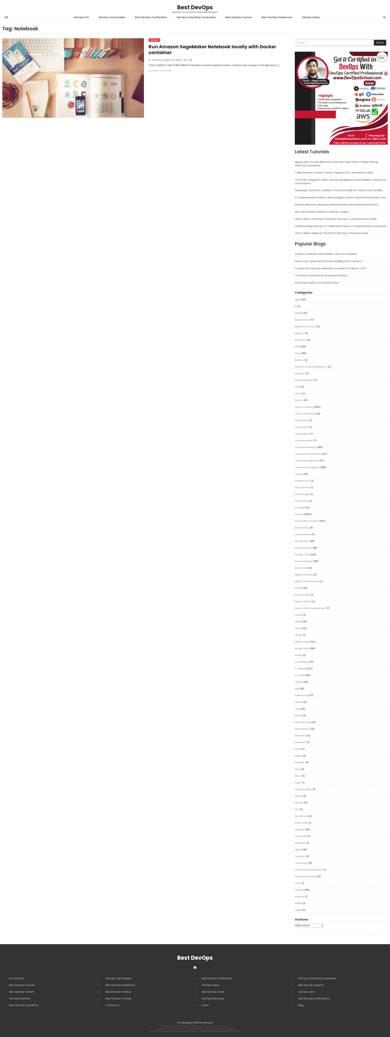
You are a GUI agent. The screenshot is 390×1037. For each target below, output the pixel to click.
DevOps (299, 514)
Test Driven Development (308, 869)
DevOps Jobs (306, 991)
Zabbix (298, 910)
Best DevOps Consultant (23, 1005)
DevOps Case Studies (112, 17)
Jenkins (299, 682)
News (297, 769)
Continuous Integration (307, 467)
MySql (298, 749)
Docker (154, 40)
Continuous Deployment (308, 453)
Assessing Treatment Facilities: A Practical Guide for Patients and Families (339, 190)
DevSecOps (301, 567)
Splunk (298, 849)
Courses (299, 474)
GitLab (298, 628)
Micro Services (302, 722)
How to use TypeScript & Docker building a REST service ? (329, 261)
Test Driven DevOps (305, 876)
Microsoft (300, 735)
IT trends (299, 675)
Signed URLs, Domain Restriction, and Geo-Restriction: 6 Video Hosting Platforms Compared (336, 163)
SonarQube (301, 836)
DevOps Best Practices (307, 521)
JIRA (297, 688)
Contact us (112, 1005)
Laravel (298, 702)
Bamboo (299, 360)
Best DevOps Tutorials (118, 998)
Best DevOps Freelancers (277, 17)
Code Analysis (302, 433)
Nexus (298, 775)
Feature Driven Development (310, 608)
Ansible (298, 313)
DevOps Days (302, 527)
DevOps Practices (19, 998)
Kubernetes (301, 695)
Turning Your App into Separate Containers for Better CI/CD (331, 268)
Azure (298, 353)
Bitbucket (300, 373)
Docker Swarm (302, 594)
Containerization (303, 440)
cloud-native (302, 427)
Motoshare (300, 742)
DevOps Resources (213, 998)
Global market (302, 641)
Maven (298, 715)
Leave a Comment (161, 70)
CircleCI (299, 400)
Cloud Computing (304, 407)
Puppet (298, 796)
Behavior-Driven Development (311, 366)
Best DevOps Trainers (21, 991)
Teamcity (300, 856)
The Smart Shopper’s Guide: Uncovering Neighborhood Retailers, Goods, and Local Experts (340, 181)
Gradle (298, 655)
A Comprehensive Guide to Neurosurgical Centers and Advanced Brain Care (340, 197)
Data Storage (302, 494)
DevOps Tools (302, 554)
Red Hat (299, 802)
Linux (297, 708)
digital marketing (304, 574)
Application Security (305, 326)
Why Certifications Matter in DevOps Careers (322, 212)
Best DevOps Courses (238, 17)
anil (190, 59)
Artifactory (300, 339)
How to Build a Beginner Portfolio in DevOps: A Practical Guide (331, 233)
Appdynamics (302, 319)
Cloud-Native (302, 420)
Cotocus (195, 1031)
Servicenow (301, 816)
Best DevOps (195, 7)
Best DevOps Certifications (314, 998)
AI (296, 306)
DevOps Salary (311, 17)
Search (380, 42)
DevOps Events (303, 534)
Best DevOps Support (311, 985)
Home (205, 1005)
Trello (298, 883)
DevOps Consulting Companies (196, 17)
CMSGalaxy (185, 1026)
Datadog (299, 507)
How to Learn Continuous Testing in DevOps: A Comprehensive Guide (336, 219)
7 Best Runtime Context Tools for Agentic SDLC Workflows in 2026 (334, 172)
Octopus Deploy (303, 789)
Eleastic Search (303, 601)
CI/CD (298, 393)
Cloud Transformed (305, 413)
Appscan (299, 333)
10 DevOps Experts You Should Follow (317, 282)
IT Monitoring (301, 661)
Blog (300, 1005)
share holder (301, 822)
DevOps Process (303, 547)
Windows (299, 896)
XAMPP (298, 903)
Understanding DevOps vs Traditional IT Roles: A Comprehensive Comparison (341, 226)
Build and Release (304, 380)
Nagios (298, 755)
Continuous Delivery (305, 447)
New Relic (300, 762)
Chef (297, 386)
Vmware (299, 889)
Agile (297, 299)
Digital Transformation (307, 581)
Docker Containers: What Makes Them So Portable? (326, 254)
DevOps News (302, 541)
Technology (301, 863)
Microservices (302, 728)
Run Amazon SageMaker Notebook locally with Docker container (212, 49)
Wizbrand (199, 1029)
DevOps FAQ (81, 17)
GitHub (298, 621)
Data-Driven (301, 500)
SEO (297, 809)
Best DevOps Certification (151, 17)
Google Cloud (302, 648)
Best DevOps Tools (213, 991)
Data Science (302, 487)
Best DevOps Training (118, 991)
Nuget (298, 782)
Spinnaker (300, 842)
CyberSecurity (302, 480)
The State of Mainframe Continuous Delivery (321, 275)
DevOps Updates (304, 561)
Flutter (298, 614)
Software (299, 829)
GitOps (298, 635)
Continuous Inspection (307, 460)
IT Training (300, 668)
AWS (297, 346)
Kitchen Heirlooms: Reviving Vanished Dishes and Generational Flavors (336, 204)
